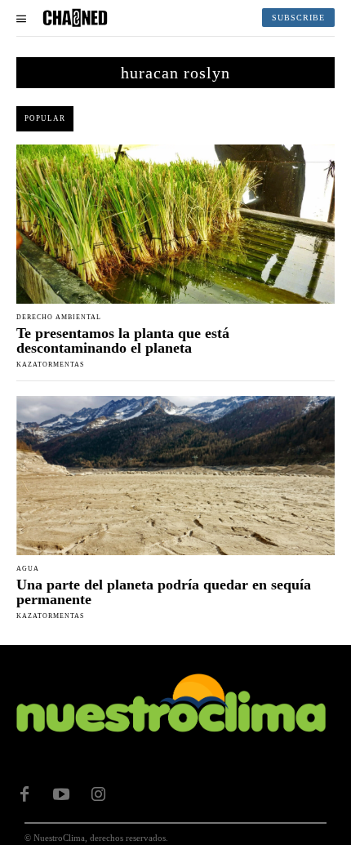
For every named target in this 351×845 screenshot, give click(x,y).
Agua (27, 569)
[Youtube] (61, 794)
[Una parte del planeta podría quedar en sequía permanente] (175, 475)
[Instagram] (98, 794)
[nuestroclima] (75, 18)
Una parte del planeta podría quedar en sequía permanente (163, 591)
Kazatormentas (50, 364)
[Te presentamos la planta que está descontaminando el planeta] (175, 224)
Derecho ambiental (58, 317)
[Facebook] (24, 794)
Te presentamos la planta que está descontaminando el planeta (122, 340)
